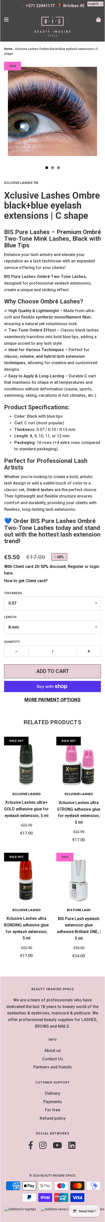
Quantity (12, 642)
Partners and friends (52, 1067)
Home (8, 49)
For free (52, 1110)
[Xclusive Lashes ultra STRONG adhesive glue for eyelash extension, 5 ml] (78, 764)
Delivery (52, 1093)
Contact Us (52, 1058)
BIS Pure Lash (78, 910)
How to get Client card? (26, 580)
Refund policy (52, 1118)
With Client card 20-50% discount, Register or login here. (51, 570)
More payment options (52, 699)
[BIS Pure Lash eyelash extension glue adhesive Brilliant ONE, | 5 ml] (78, 880)
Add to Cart (52, 671)
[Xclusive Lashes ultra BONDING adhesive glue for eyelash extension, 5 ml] (26, 880)
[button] (95, 4)
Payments (52, 1101)
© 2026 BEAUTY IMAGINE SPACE (52, 1175)
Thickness (13, 593)
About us (52, 1050)
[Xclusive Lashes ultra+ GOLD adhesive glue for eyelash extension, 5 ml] (26, 764)
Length (10, 617)
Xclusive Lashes (26, 794)
